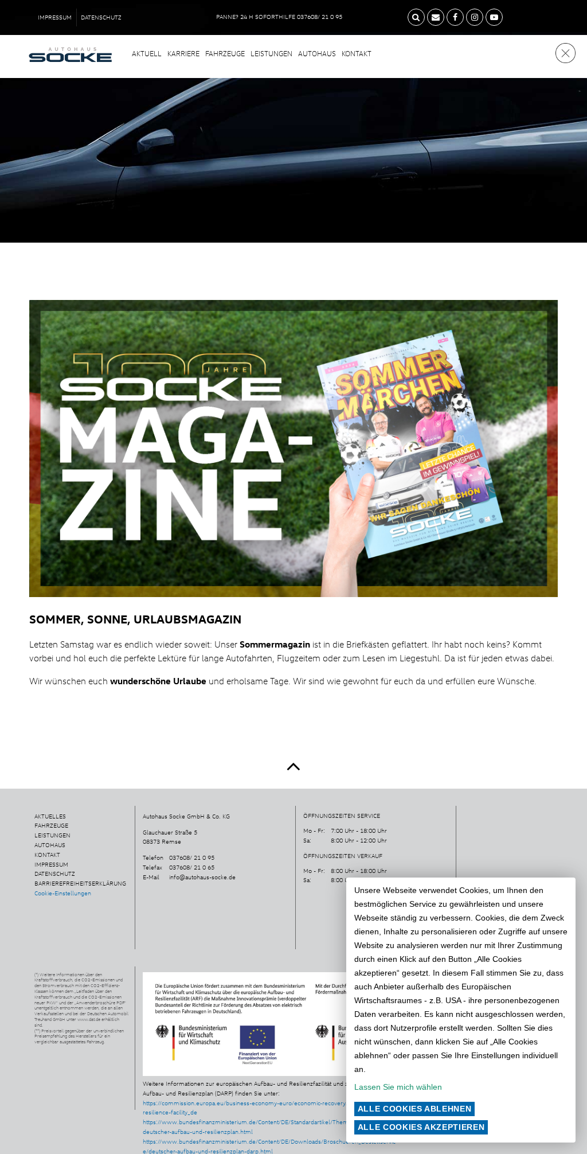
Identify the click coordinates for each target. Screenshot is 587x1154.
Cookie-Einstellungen (62, 893)
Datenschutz (101, 17)
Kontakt (356, 53)
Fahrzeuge (225, 53)
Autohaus (317, 53)
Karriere (183, 53)
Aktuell (147, 53)
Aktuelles (50, 816)
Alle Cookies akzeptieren (421, 1127)
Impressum (55, 17)
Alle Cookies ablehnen (415, 1108)
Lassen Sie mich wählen (398, 1086)
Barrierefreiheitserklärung (80, 883)
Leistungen (271, 53)
